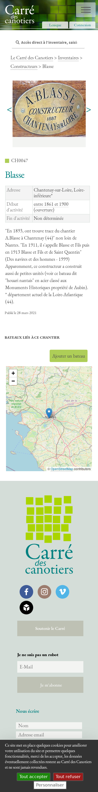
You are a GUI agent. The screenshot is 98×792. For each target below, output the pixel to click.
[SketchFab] (26, 607)
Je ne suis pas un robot (38, 654)
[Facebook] (26, 592)
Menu (86, 9)
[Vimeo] (62, 592)
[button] (49, 413)
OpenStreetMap (62, 468)
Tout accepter (33, 776)
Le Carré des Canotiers (31, 57)
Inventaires (68, 57)
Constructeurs (23, 66)
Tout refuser (68, 776)
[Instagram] (44, 592)
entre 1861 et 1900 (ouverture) (51, 207)
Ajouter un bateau (68, 356)
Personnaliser (50, 785)
